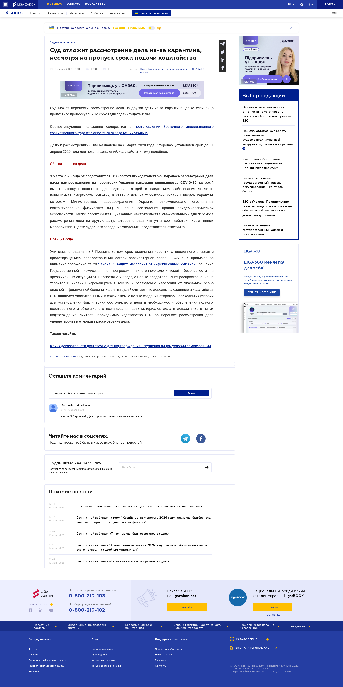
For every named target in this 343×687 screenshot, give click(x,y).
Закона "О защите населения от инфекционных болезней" (147, 264)
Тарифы (187, 607)
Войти (192, 393)
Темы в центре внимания (106, 665)
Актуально (117, 13)
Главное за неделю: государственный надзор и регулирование (262, 229)
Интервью (77, 13)
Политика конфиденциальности (47, 660)
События (97, 13)
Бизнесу (54, 4)
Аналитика (55, 13)
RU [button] (290, 4)
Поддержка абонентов (168, 649)
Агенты (33, 649)
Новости (34, 13)
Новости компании (102, 649)
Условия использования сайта (46, 665)
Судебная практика (62, 42)
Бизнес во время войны (154, 13)
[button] (5, 4)
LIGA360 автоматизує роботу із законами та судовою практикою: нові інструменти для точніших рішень (267, 139)
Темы (333, 12)
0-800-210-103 (87, 595)
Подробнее (272, 614)
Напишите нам (163, 654)
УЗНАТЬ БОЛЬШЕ (262, 292)
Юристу (73, 4)
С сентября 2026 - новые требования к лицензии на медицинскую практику (262, 163)
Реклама (34, 671)
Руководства (99, 654)
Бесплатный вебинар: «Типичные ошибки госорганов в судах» (122, 533)
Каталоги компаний (103, 660)
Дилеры (33, 654)
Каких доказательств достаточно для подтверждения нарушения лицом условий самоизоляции (130, 346)
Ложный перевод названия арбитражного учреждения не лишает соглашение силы (139, 506)
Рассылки (160, 660)
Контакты (160, 665)
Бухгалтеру (95, 4)
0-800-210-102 (87, 610)
